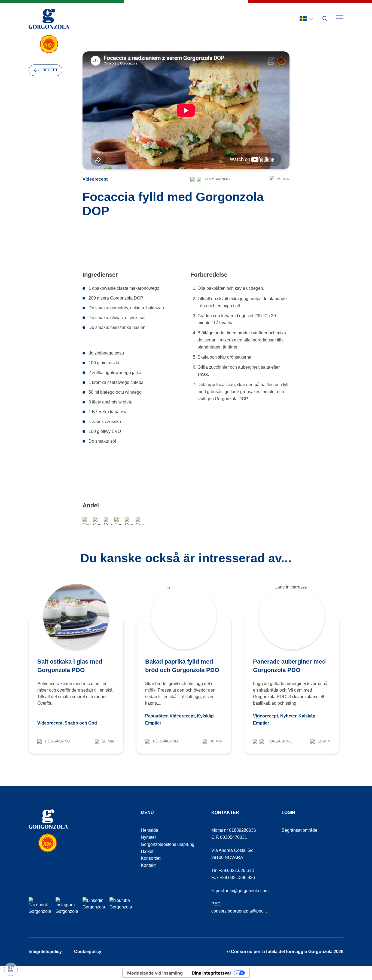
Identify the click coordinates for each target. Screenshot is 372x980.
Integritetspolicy (45, 951)
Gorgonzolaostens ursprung (167, 844)
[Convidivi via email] (108, 521)
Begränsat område (299, 830)
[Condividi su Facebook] (86, 521)
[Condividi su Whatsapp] (97, 521)
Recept (50, 70)
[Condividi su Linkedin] (140, 521)
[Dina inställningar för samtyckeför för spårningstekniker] (10, 969)
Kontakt (148, 865)
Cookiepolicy (87, 951)
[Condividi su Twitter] (129, 521)
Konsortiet (150, 858)
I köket (147, 851)
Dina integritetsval (211, 973)
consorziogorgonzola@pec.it (239, 911)
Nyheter (148, 837)
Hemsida (149, 830)
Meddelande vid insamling (155, 973)
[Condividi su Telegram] (118, 521)
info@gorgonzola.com (247, 890)
